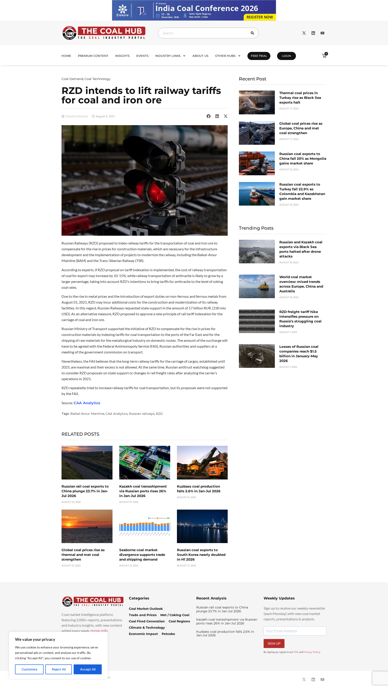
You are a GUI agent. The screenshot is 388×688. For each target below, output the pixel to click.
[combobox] (208, 33)
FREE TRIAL (259, 56)
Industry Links (168, 56)
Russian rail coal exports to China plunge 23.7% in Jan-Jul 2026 (85, 491)
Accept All (87, 669)
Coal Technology (97, 79)
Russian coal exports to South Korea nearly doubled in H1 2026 (201, 554)
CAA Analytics (87, 403)
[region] (58, 655)
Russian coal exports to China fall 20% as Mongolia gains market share (302, 158)
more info (99, 631)
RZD (159, 414)
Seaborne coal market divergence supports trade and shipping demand (142, 554)
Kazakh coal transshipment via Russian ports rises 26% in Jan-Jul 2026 (143, 491)
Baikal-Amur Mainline (87, 414)
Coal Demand (72, 79)
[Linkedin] (313, 33)
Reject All (59, 669)
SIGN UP (274, 643)
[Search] (253, 33)
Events (142, 56)
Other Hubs (225, 56)
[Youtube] (322, 33)
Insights (122, 56)
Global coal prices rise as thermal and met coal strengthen (83, 554)
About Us (200, 56)
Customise (29, 669)
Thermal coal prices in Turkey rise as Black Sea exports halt (300, 97)
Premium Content (93, 56)
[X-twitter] (304, 33)
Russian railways (141, 414)
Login (286, 56)
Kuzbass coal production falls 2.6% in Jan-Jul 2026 (225, 633)
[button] (208, 116)
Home (66, 56)
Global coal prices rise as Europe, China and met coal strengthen (300, 128)
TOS (295, 652)
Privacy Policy (311, 652)
